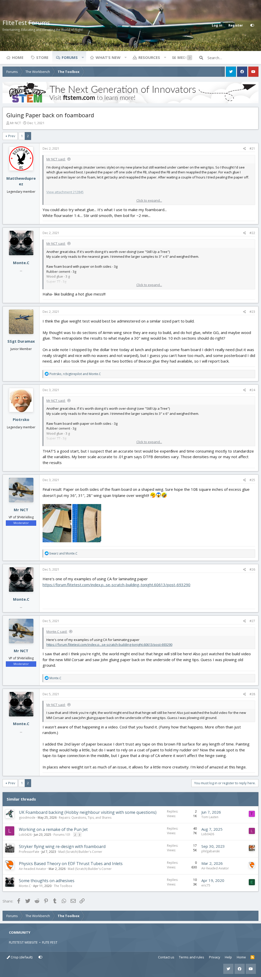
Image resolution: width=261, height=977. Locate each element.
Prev (11, 136)
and (63, 553)
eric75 (205, 885)
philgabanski (210, 851)
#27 (252, 621)
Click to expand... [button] (149, 200)
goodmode (27, 817)
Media (183, 57)
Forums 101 (62, 834)
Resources (149, 57)
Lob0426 (25, 834)
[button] (82, 57)
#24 (252, 390)
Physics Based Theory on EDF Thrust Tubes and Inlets (71, 863)
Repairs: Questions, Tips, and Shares (85, 817)
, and (75, 374)
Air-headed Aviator (32, 869)
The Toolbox (63, 886)
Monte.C (21, 262)
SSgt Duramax (21, 341)
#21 (252, 148)
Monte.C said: (56, 631)
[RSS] (252, 957)
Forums (70, 57)
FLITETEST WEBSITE (23, 942)
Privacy (214, 957)
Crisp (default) (21, 957)
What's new (108, 57)
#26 (252, 569)
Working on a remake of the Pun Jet (53, 829)
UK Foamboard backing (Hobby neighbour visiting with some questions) (87, 812)
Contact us (166, 957)
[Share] (244, 149)
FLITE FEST (49, 942)
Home (17, 57)
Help (228, 957)
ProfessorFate (29, 852)
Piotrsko (21, 419)
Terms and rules (191, 957)
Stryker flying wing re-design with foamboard (62, 846)
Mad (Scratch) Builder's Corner (80, 852)
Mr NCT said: (56, 159)
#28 (252, 694)
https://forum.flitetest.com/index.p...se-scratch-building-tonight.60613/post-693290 (116, 584)
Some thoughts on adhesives (46, 880)
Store (42, 57)
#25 (252, 480)
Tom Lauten (209, 817)
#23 (252, 312)
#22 (252, 233)
